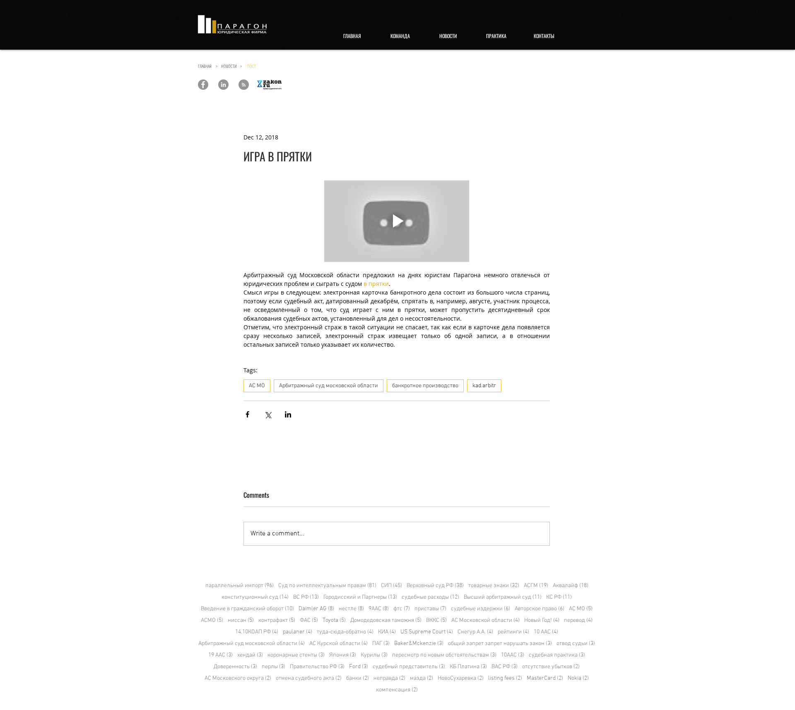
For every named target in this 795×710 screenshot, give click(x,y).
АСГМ (536, 585)
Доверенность (235, 666)
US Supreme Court (426, 632)
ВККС (436, 620)
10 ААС (546, 632)
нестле (351, 608)
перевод (578, 620)
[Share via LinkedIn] (288, 414)
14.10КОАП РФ (256, 632)
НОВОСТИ (230, 66)
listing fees (505, 678)
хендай (250, 655)
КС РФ (559, 597)
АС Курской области (338, 643)
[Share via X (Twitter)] (268, 414)
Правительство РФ (317, 666)
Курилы (374, 655)
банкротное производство (425, 385)
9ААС (379, 608)
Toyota (334, 620)
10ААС (512, 655)
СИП (391, 585)
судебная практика (557, 655)
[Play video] (396, 221)
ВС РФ (306, 597)
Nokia (578, 678)
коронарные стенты (296, 655)
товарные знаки (493, 585)
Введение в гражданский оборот (247, 608)
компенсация (397, 689)
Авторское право (539, 608)
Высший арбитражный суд (503, 597)
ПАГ (381, 643)
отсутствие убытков (551, 666)
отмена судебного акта (309, 678)
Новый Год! (541, 620)
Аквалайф (570, 585)
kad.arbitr (484, 385)
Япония (342, 655)
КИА (387, 632)
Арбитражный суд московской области (328, 385)
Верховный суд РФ (435, 585)
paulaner (297, 632)
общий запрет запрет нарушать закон (500, 643)
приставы (430, 608)
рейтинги (513, 632)
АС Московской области (485, 620)
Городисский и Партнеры (360, 597)
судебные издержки (480, 608)
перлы (273, 666)
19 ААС (220, 655)
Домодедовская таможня (386, 620)
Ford (358, 666)
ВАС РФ (504, 666)
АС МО (257, 385)
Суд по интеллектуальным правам (327, 585)
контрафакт (276, 620)
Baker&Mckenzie (418, 643)
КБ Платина (468, 666)
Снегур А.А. (475, 632)
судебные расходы (430, 597)
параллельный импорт (239, 585)
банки (357, 678)
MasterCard (545, 678)
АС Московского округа (238, 678)
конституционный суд (255, 597)
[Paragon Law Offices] (203, 84)
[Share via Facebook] (247, 414)
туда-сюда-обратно (345, 632)
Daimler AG (316, 608)
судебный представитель (409, 666)
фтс (401, 608)
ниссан (241, 620)
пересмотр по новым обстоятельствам (444, 655)
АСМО (212, 620)
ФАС (309, 620)
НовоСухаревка (461, 678)
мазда (421, 678)
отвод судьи (575, 643)
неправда (389, 678)
